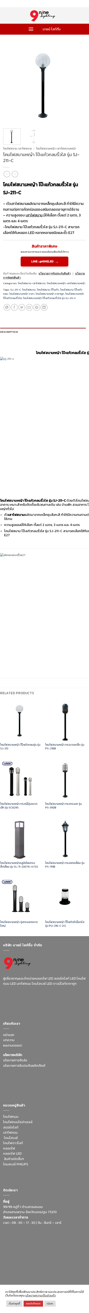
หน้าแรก (8, 1034)
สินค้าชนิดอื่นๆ (14, 1158)
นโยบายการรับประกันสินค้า (54, 273)
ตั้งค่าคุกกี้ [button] (14, 1304)
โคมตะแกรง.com (14, 1090)
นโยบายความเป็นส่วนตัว (40, 1295)
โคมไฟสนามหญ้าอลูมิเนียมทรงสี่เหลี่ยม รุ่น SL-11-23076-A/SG (19, 864)
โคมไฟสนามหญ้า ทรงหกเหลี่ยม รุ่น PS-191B (64, 864)
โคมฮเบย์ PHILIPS (15, 1164)
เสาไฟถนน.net (73, 1085)
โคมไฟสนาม (29, 290)
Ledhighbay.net (38, 1074)
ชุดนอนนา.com (42, 1274)
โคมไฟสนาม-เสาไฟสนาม (17, 148)
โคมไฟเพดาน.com (40, 1090)
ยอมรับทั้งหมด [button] (33, 1303)
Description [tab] (9, 332)
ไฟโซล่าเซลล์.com (52, 1080)
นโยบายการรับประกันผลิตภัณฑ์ (24, 1065)
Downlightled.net (63, 1074)
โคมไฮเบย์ (11, 1137)
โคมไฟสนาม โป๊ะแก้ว (48, 290)
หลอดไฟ (9, 1148)
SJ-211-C (15, 290)
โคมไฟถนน (10, 1116)
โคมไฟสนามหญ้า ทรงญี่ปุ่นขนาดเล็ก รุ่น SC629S (18, 805)
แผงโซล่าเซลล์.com (51, 1169)
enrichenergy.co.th (17, 1274)
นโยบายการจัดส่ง (15, 1060)
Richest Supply (14, 1074)
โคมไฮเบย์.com (58, 1003)
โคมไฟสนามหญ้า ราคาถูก (50, 294)
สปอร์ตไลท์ (10, 1127)
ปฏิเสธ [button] (50, 1303)
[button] (31, 29)
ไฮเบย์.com (34, 1085)
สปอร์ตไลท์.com (14, 1085)
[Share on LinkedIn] (44, 307)
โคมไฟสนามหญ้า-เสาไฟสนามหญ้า (56, 148)
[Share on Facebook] (14, 307)
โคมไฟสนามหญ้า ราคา (21, 294)
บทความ (8, 1039)
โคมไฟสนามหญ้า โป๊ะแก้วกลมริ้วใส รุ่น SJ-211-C (49, 298)
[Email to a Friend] (29, 307)
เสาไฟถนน (10, 1132)
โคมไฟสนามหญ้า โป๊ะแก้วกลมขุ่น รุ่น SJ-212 (20, 746)
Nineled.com (52, 1085)
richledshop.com (64, 1164)
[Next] (79, 84)
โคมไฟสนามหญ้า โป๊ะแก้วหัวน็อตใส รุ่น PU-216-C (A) (64, 924)
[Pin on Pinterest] (36, 307)
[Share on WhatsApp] (7, 307)
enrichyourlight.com (19, 998)
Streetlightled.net (58, 1268)
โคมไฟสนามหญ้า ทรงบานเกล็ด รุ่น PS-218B (64, 746)
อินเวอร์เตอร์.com (30, 1174)
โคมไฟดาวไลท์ (13, 1142)
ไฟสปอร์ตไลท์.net (34, 1003)
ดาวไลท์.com (28, 1169)
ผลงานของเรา (12, 1045)
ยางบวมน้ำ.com (40, 1164)
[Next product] (7, 174)
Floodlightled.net (31, 1268)
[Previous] (10, 84)
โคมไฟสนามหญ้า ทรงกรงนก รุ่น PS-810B (63, 805)
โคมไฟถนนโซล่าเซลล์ (17, 1121)
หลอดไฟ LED (12, 1153)
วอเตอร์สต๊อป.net (49, 998)
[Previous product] (15, 174)
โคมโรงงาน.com (28, 1080)
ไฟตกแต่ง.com (54, 1174)
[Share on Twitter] (21, 307)
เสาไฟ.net (10, 1268)
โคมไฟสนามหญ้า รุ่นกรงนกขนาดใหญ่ (19, 924)
